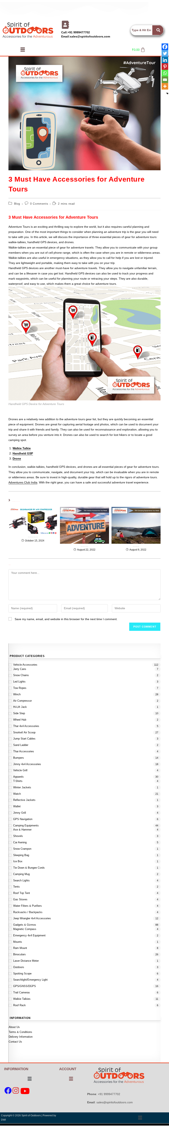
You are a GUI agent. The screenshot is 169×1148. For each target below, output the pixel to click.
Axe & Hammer (22, 829)
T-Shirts (17, 781)
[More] (165, 86)
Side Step (19, 713)
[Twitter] (165, 53)
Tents (16, 886)
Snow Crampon (22, 848)
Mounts (17, 941)
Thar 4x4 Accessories (26, 726)
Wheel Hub (19, 719)
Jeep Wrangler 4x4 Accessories (32, 918)
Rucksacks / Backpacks (27, 912)
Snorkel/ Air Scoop (24, 732)
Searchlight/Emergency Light (30, 979)
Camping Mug (21, 874)
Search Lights (21, 880)
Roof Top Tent (21, 893)
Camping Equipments (26, 825)
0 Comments (39, 203)
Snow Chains (21, 675)
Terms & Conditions (20, 1032)
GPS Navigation (22, 819)
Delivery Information (21, 1036)
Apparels (18, 776)
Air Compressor (22, 700)
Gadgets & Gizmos (24, 924)
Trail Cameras (21, 992)
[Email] (165, 79)
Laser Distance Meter (26, 960)
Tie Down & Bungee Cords (29, 867)
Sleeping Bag (21, 855)
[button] (22, 50)
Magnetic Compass (24, 929)
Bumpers (18, 757)
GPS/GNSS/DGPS (24, 986)
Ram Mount (20, 948)
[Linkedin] (165, 60)
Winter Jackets (22, 787)
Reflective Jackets (24, 800)
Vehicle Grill (20, 770)
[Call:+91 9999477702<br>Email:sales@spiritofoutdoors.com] (65, 25)
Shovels (18, 836)
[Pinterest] (165, 66)
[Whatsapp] (165, 73)
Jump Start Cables (24, 738)
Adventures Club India (22, 482)
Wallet (17, 806)
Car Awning (20, 842)
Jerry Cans (19, 669)
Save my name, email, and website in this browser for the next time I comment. (66, 619)
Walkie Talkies (22, 998)
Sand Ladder (20, 745)
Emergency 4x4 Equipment (29, 935)
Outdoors (18, 967)
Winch (17, 694)
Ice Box (17, 861)
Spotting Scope (22, 973)
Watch (17, 793)
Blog (17, 203)
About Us (14, 1027)
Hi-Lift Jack (20, 706)
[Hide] (167, 93)
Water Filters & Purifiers (27, 905)
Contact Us (15, 1041)
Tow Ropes (19, 688)
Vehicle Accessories (25, 664)
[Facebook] (165, 46)
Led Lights (19, 681)
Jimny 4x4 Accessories (27, 764)
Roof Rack (19, 1005)
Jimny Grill (19, 812)
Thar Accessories (23, 751)
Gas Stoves (20, 899)
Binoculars (19, 954)
